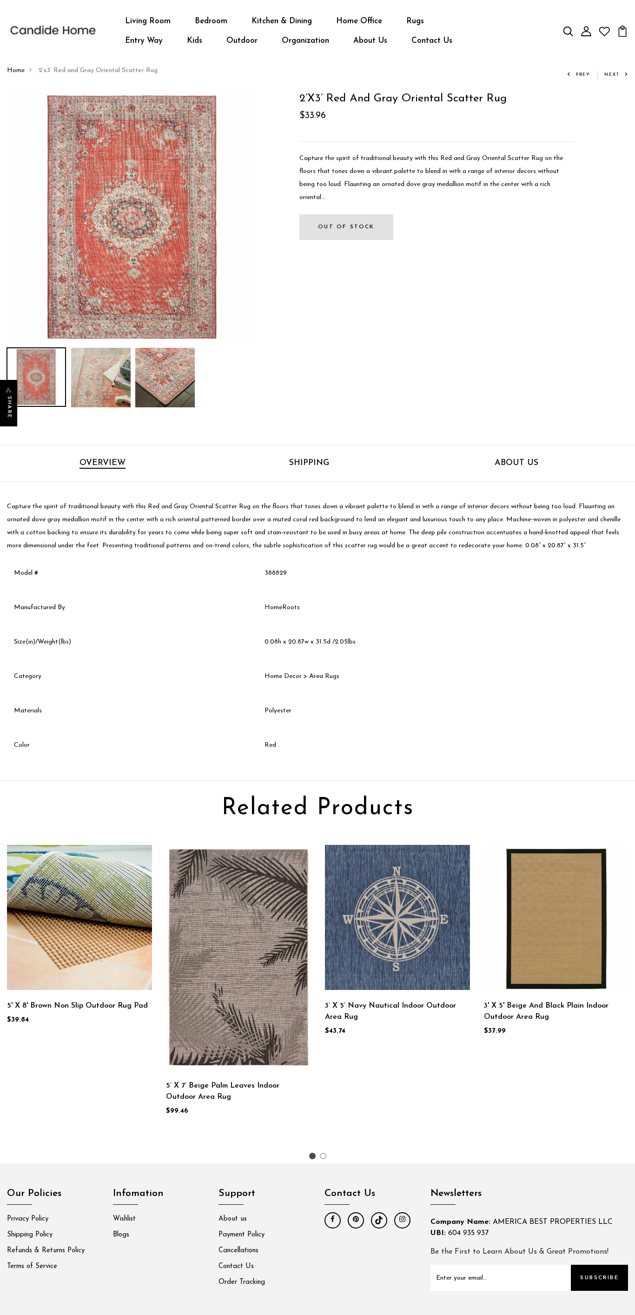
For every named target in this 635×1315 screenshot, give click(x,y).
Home (16, 70)
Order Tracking (241, 1282)
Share (9, 407)
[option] (132, 217)
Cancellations (238, 1250)
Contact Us (431, 41)
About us (232, 1218)
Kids (194, 41)
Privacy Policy (27, 1218)
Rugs (415, 21)
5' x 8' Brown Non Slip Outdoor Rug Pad (77, 1005)
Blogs (121, 1234)
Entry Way (144, 41)
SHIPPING (309, 463)
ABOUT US (516, 463)
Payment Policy (241, 1234)
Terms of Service (32, 1266)
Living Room (148, 21)
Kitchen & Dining (281, 21)
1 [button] (313, 1158)
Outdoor (242, 41)
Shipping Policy (30, 1234)
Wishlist (124, 1218)
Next (612, 75)
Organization (305, 41)
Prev (583, 75)
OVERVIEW (102, 463)
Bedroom (211, 21)
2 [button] (324, 1158)
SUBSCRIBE (599, 1278)
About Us (370, 41)
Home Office (359, 21)
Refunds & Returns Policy (46, 1250)
